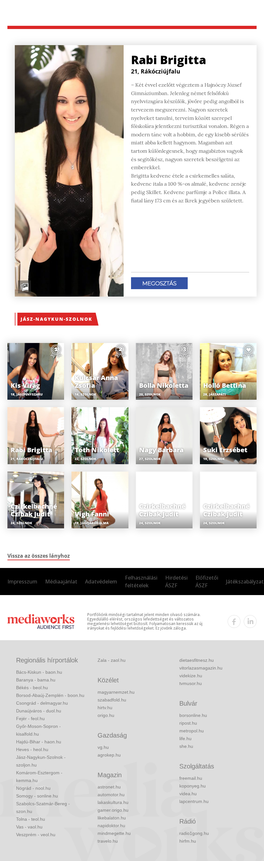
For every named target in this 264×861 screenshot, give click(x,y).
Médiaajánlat (61, 581)
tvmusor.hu (190, 683)
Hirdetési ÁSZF (176, 581)
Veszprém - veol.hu (35, 834)
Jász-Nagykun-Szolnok (56, 319)
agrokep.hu (109, 755)
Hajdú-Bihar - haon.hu (38, 741)
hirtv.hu (105, 707)
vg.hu (103, 747)
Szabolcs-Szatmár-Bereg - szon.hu (43, 807)
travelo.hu (108, 841)
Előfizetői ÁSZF (206, 581)
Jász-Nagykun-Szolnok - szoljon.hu (41, 761)
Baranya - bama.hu (35, 679)
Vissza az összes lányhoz (38, 555)
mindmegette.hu (114, 833)
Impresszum (22, 581)
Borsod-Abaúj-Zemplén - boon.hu (50, 695)
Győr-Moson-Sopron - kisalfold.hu (38, 730)
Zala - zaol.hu (112, 660)
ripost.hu (188, 723)
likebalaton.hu (112, 817)
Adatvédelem (101, 581)
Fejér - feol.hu (30, 718)
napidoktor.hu (111, 825)
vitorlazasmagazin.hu (200, 667)
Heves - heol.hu (32, 749)
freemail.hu (190, 778)
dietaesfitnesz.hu (196, 660)
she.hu (186, 746)
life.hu (185, 738)
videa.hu (188, 793)
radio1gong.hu (194, 833)
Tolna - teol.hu (30, 819)
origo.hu (106, 715)
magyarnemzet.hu (116, 692)
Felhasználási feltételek (141, 581)
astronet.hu (109, 786)
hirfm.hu (187, 841)
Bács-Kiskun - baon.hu (39, 672)
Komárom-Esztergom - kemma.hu (39, 776)
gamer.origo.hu (113, 810)
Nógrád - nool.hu (33, 788)
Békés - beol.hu (32, 687)
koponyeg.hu (192, 785)
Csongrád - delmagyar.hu (42, 703)
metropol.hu (191, 730)
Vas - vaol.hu (29, 826)
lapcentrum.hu (194, 801)
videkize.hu (190, 675)
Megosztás (159, 283)
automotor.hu (111, 794)
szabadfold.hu (112, 699)
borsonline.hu (193, 715)
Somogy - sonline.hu (37, 795)
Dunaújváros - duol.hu (38, 710)
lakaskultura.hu (113, 802)
